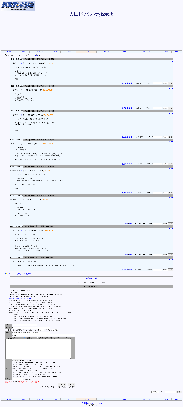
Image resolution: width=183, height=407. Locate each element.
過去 (176, 51)
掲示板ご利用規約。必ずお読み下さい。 (23, 298)
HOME (8, 51)
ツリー (68, 51)
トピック (106, 51)
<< (33, 55)
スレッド (86, 51)
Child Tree (85, 403)
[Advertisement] (91, 34)
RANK (124, 51)
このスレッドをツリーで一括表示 (19, 274)
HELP (23, 51)
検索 (166, 51)
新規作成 (40, 51)
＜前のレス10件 (91, 278)
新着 (55, 51)
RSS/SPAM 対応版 (96, 403)
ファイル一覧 (146, 51)
